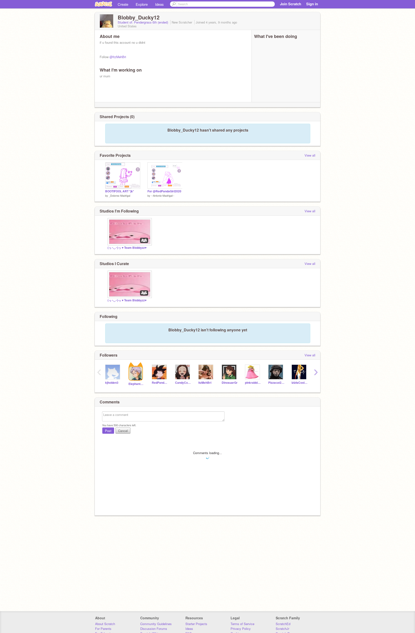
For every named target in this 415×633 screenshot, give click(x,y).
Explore (142, 4)
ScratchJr (282, 628)
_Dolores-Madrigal (119, 195)
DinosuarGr (230, 383)
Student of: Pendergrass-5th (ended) (143, 22)
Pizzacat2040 (276, 383)
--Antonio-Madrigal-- (162, 195)
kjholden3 (111, 383)
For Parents (103, 628)
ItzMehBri (204, 383)
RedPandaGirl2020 (160, 383)
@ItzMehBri (118, 57)
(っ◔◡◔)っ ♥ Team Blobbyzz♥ (127, 248)
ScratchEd (283, 623)
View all (310, 155)
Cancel (123, 430)
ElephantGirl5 (136, 384)
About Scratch (105, 623)
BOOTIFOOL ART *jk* (119, 191)
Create (123, 4)
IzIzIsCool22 (300, 383)
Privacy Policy (241, 628)
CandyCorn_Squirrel (183, 383)
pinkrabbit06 (253, 383)
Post (108, 430)
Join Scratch (290, 3)
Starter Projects (196, 623)
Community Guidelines (156, 623)
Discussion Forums (153, 628)
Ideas (159, 4)
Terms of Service (242, 623)
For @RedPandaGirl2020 (164, 191)
